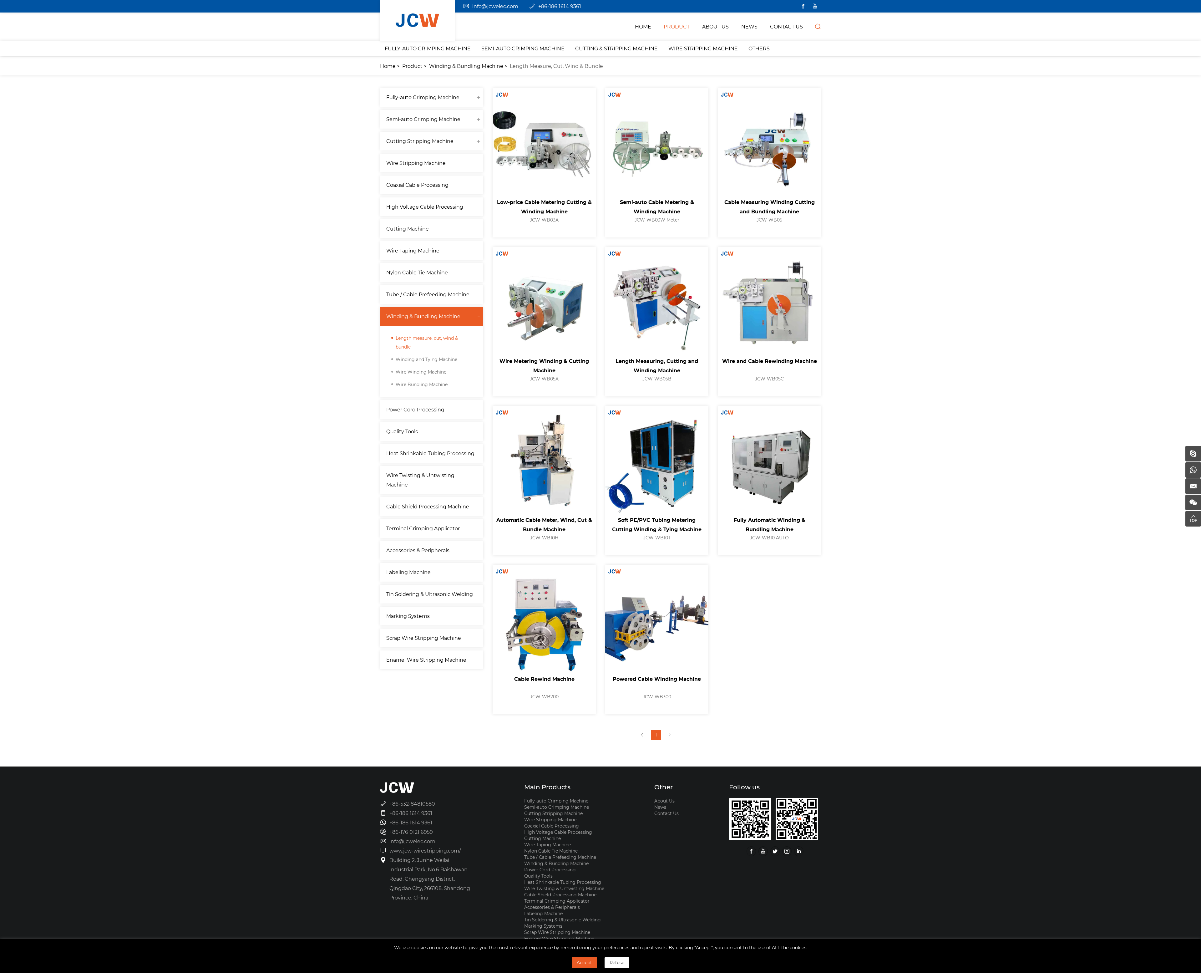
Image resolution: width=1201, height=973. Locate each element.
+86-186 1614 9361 (559, 6)
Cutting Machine (407, 228)
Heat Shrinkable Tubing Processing (430, 453)
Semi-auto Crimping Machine (523, 48)
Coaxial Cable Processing (417, 184)
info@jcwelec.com (495, 6)
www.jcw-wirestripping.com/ (425, 850)
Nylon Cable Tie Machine (417, 272)
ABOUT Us (715, 26)
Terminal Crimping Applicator (423, 528)
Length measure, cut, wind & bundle (556, 66)
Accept (584, 962)
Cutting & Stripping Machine (616, 48)
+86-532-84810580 (412, 803)
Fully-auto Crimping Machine (428, 48)
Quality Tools (402, 431)
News (660, 807)
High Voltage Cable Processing (424, 206)
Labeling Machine (408, 572)
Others (759, 48)
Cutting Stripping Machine (420, 141)
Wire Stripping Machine (703, 48)
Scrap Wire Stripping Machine (423, 637)
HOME (643, 26)
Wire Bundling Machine (422, 384)
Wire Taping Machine (412, 250)
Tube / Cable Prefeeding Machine (427, 294)
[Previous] (642, 735)
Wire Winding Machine (421, 372)
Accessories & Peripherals (417, 550)
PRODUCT (677, 26)
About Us (664, 801)
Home (388, 66)
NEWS (749, 26)
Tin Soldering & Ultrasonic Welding (429, 594)
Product (412, 66)
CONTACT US (786, 26)
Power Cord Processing (415, 409)
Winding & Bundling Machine (466, 66)
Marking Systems (408, 616)
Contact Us (666, 813)
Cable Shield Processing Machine (427, 506)
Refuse (617, 962)
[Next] (670, 735)
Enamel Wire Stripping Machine (426, 659)
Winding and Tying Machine (426, 359)
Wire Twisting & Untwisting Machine (420, 480)
